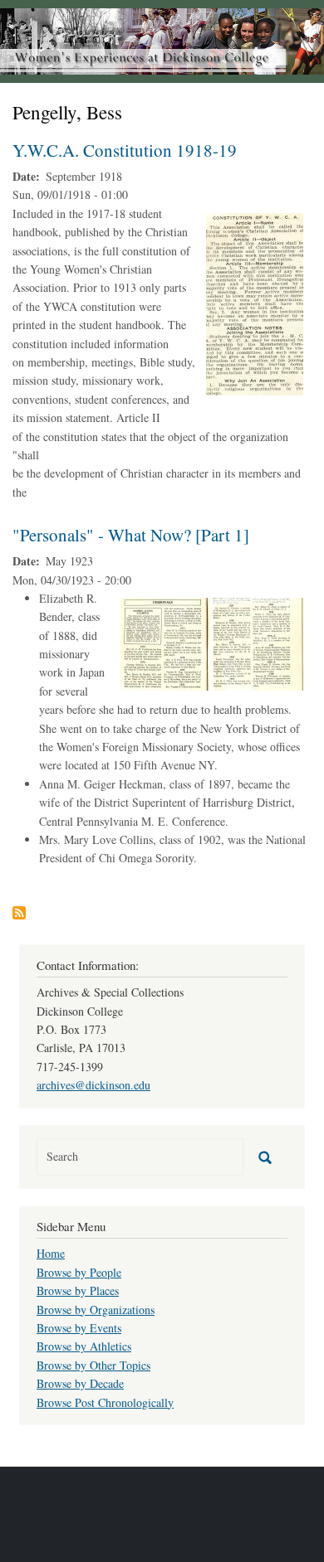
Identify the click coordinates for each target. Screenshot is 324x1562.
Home (51, 1253)
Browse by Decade (80, 1383)
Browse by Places (78, 1290)
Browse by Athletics (84, 1346)
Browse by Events (79, 1328)
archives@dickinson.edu (93, 1085)
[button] (254, 302)
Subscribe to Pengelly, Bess (19, 912)
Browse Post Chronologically (105, 1402)
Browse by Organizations (96, 1309)
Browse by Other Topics (93, 1365)
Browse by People (79, 1272)
